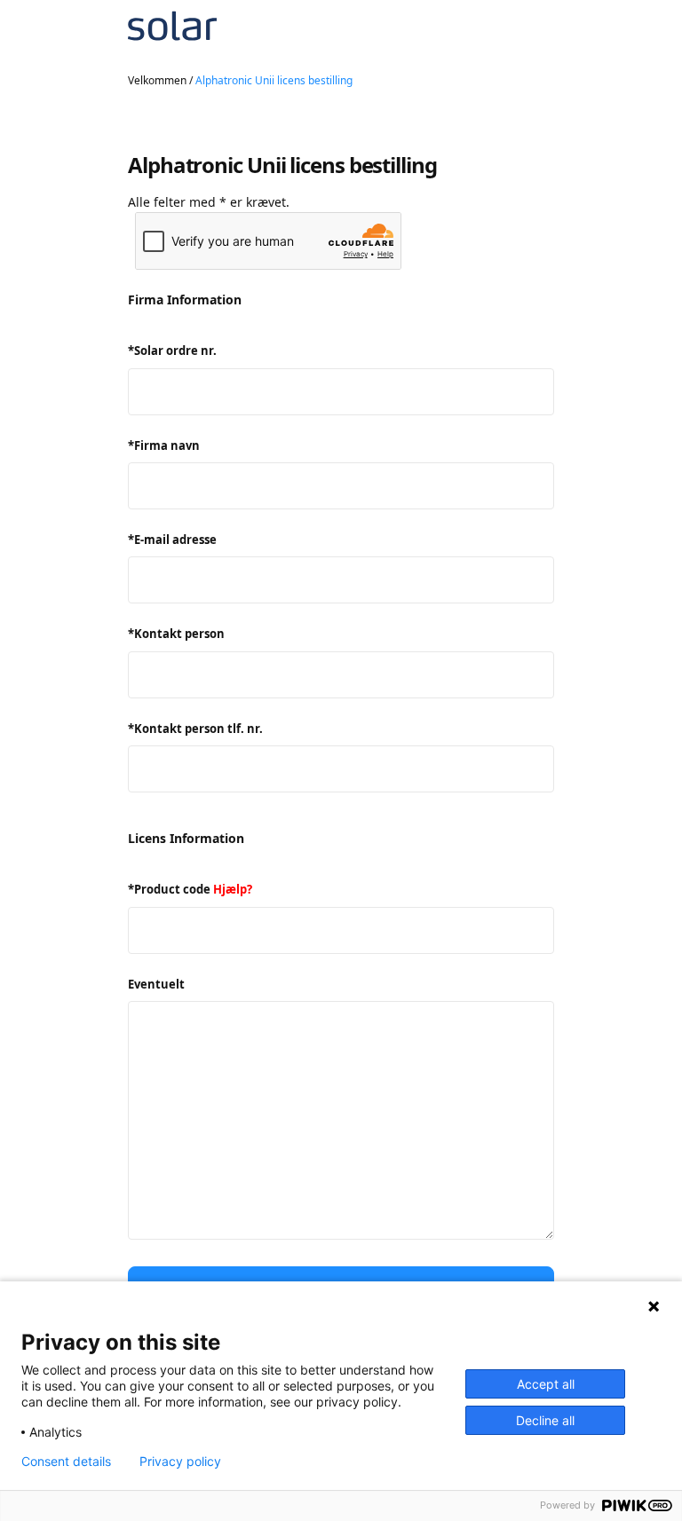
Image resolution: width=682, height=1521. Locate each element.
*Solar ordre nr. (172, 351)
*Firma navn (164, 445)
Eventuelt (156, 984)
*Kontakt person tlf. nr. (195, 729)
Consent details (66, 1461)
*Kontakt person (176, 634)
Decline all (545, 1420)
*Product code (190, 889)
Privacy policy (180, 1461)
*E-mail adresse (172, 540)
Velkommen (157, 80)
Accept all (546, 1383)
